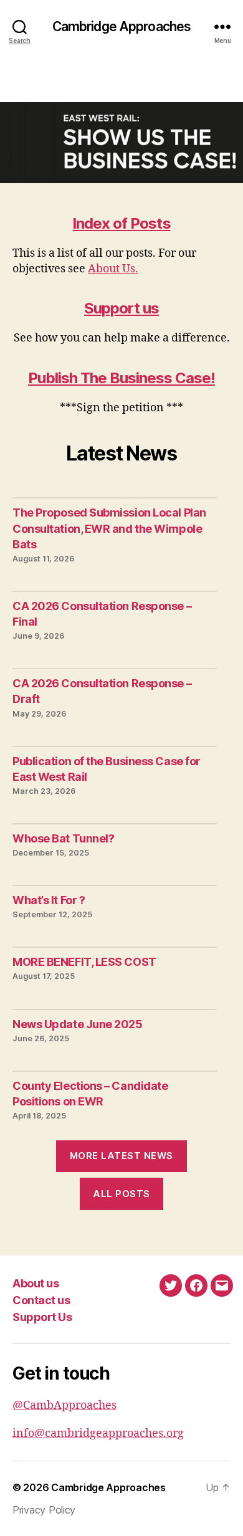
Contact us (41, 1300)
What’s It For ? (48, 900)
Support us (121, 308)
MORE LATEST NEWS (121, 1156)
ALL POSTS (121, 1194)
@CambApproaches (64, 1405)
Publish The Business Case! (121, 378)
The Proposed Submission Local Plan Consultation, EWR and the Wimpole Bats (109, 528)
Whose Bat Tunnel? (63, 838)
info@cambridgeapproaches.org (98, 1433)
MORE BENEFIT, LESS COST (84, 961)
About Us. (113, 269)
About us (35, 1283)
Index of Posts (121, 223)
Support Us (42, 1317)
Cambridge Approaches (121, 26)
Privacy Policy (43, 1510)
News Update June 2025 (77, 1024)
